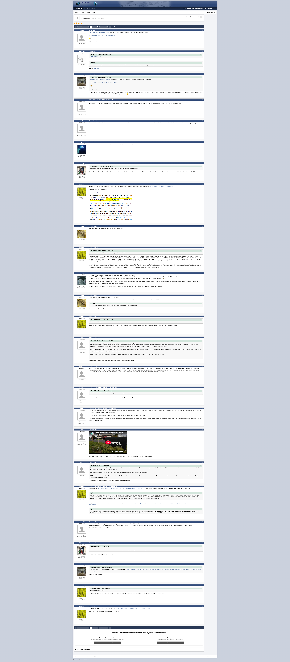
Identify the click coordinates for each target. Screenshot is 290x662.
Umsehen (78, 8)
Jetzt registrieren (208, 8)
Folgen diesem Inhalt (194, 16)
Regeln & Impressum (90, 8)
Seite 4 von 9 (115, 26)
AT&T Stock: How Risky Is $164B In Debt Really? (161, 186)
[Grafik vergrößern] (111, 206)
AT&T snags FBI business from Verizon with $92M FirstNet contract (133, 608)
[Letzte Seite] (110, 27)
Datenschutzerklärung (84, 659)
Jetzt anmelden (170, 642)
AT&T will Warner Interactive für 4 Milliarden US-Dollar (102, 35)
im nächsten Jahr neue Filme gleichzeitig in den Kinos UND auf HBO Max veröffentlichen (120, 488)
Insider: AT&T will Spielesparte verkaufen (99, 32)
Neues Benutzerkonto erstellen (107, 642)
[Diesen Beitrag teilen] (202, 30)
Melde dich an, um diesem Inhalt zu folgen (179, 16)
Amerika (102, 18)
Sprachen (75, 659)
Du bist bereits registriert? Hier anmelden (192, 8)
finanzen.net (96, 68)
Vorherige (79, 26)
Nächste (106, 26)
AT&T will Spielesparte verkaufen (98, 56)
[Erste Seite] (76, 27)
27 (201, 16)
